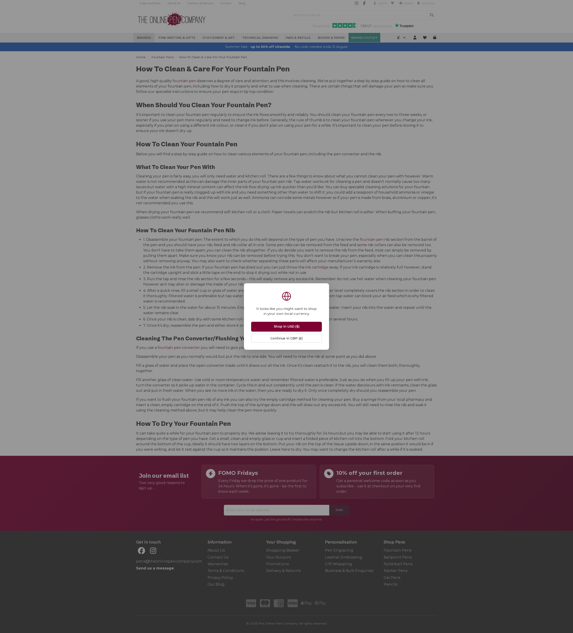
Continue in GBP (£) (286, 338)
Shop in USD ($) (286, 326)
